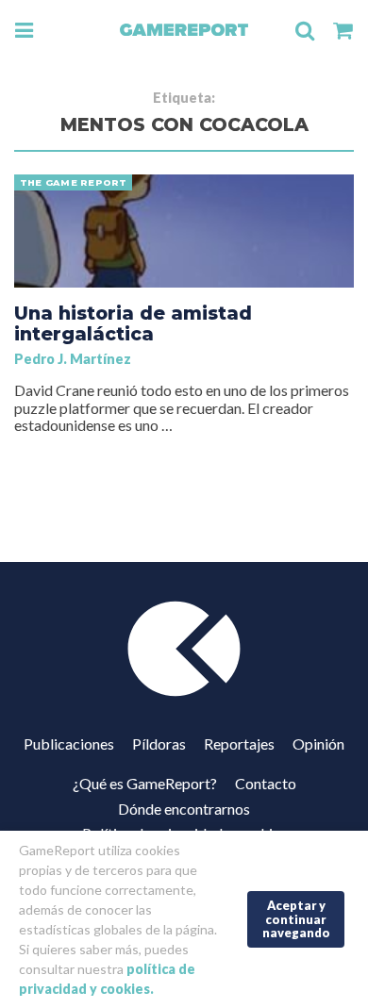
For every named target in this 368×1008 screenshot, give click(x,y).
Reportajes (239, 743)
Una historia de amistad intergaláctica (133, 323)
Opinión (318, 743)
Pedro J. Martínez (72, 359)
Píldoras (159, 743)
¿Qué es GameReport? (145, 783)
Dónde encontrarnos (184, 809)
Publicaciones (69, 743)
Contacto (265, 783)
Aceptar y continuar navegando (296, 919)
